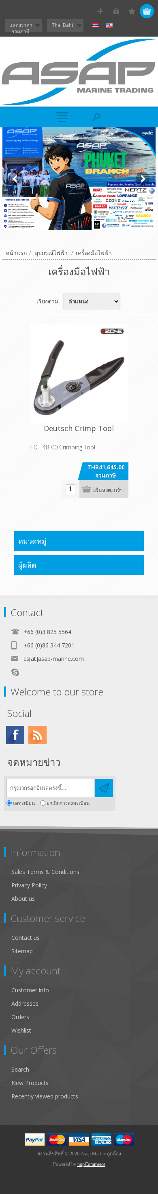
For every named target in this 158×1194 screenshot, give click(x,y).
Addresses (24, 1003)
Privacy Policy (29, 885)
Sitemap (22, 951)
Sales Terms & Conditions (45, 872)
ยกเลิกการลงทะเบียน (68, 803)
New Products (30, 1083)
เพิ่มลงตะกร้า (108, 490)
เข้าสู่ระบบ (116, 11)
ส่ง (104, 788)
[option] (79, 178)
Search (20, 1069)
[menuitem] (82, 871)
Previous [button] (15, 179)
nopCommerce (91, 1164)
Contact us (25, 937)
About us (23, 898)
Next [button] (142, 179)
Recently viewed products (44, 1096)
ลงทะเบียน (24, 803)
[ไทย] (95, 25)
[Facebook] (15, 735)
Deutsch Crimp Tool (79, 428)
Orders (20, 1017)
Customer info (30, 990)
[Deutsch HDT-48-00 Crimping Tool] (79, 373)
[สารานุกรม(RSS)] (37, 735)
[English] (109, 25)
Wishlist (21, 1030)
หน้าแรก (16, 253)
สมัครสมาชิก (100, 11)
